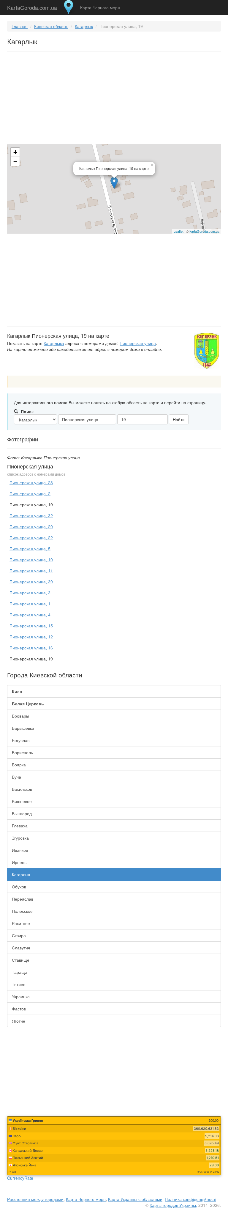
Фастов (19, 1009)
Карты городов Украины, (173, 1205)
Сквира (19, 935)
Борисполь (22, 752)
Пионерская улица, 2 (30, 493)
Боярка (19, 765)
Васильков (22, 789)
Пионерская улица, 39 (31, 582)
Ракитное (21, 923)
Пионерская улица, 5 (30, 548)
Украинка (21, 996)
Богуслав (20, 740)
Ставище (20, 960)
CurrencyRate (20, 1178)
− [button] (15, 161)
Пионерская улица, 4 (30, 615)
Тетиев (18, 984)
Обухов (19, 887)
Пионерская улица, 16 (31, 648)
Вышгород (22, 813)
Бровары (20, 716)
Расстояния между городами (35, 1199)
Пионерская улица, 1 (30, 604)
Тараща (19, 972)
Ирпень (19, 862)
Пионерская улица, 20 (31, 526)
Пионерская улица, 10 (31, 560)
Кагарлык (84, 26)
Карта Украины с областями (135, 1199)
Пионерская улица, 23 (31, 482)
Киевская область (51, 26)
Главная (20, 26)
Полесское (22, 911)
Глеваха (20, 826)
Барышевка (23, 728)
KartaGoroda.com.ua (32, 6)
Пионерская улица (138, 343)
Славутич (21, 948)
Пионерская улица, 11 (31, 571)
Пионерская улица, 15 (31, 626)
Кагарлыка (54, 343)
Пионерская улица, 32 (31, 515)
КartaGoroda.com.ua (204, 231)
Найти (179, 419)
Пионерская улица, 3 (30, 593)
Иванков (20, 850)
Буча (16, 777)
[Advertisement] (114, 99)
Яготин (18, 1021)
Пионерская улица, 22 (31, 537)
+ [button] (15, 152)
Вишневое (22, 801)
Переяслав (22, 899)
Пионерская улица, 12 (31, 637)
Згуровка (20, 838)
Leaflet (178, 231)
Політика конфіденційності (190, 1199)
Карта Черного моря (100, 7)
